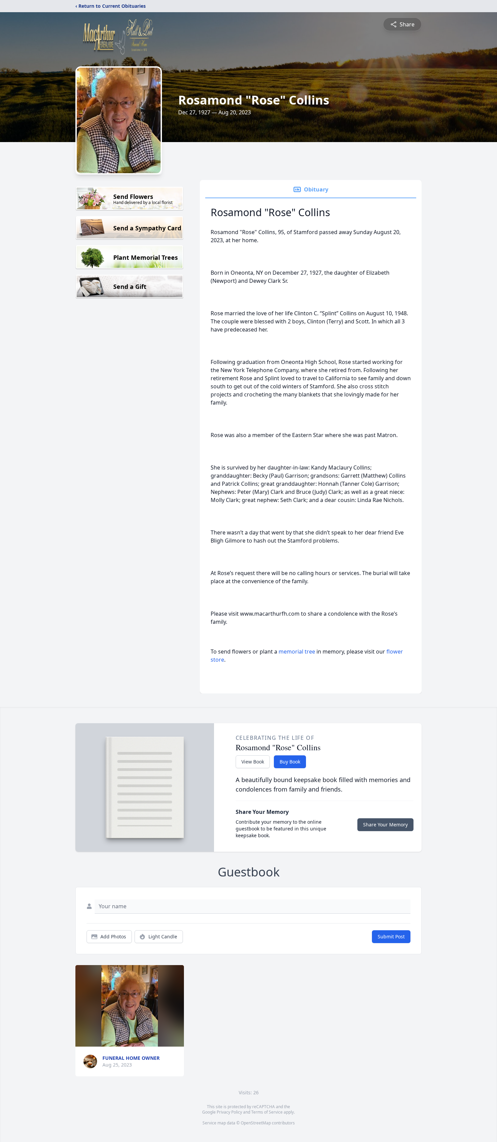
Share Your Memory (385, 824)
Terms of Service (267, 1112)
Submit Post (391, 936)
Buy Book (290, 761)
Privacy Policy (229, 1112)
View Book (252, 761)
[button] (129, 1006)
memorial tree (297, 651)
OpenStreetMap (256, 1123)
